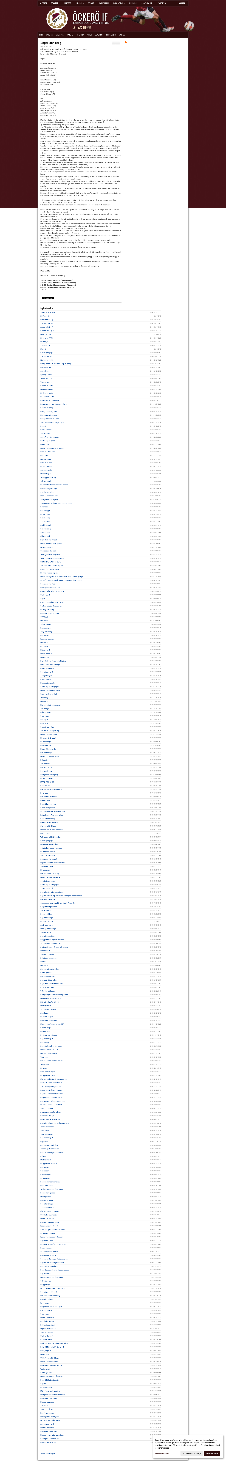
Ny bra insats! (45, 514)
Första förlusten (46, 430)
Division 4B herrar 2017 (49, 1442)
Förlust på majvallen (47, 683)
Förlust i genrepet (47, 1402)
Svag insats (44, 716)
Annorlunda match (47, 1424)
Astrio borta (44, 371)
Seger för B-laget (46, 918)
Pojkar (91, 3)
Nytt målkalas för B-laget (49, 1002)
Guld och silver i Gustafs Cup (51, 1083)
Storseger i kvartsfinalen (49, 969)
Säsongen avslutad (47, 584)
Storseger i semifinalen (49, 1145)
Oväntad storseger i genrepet (51, 848)
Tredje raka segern (47, 1127)
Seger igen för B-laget (48, 1292)
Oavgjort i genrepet (47, 1233)
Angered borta (45, 522)
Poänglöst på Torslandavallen (51, 815)
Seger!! (43, 1384)
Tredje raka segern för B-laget (51, 1189)
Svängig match (46, 1310)
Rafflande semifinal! (47, 1325)
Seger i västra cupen (48, 1255)
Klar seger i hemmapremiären (51, 789)
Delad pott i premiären (48, 1398)
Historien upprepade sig (49, 613)
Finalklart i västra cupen (49, 1053)
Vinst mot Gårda (46, 1409)
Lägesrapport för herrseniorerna (52, 863)
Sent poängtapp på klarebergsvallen (54, 995)
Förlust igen (44, 1354)
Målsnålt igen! (45, 474)
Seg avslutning (46, 910)
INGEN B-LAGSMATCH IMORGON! (53, 1288)
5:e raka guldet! (46, 356)
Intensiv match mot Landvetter (51, 830)
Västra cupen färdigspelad (50, 687)
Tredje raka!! (45, 1369)
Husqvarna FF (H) (46, 338)
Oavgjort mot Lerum (47, 881)
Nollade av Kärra (46, 1200)
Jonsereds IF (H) (46, 327)
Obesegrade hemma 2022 (50, 588)
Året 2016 (44, 1406)
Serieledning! (45, 518)
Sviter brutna (45, 533)
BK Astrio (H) (45, 316)
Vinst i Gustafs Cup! (47, 452)
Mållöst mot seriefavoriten (50, 1391)
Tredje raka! (44, 1064)
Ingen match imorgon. (48, 1329)
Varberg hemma (46, 382)
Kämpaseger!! (45, 1175)
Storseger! (44, 646)
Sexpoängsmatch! (47, 727)
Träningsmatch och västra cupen (52, 558)
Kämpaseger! (45, 628)
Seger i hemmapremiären (49, 1222)
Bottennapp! (45, 511)
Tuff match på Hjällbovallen (50, 837)
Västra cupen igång (47, 441)
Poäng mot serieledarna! (49, 756)
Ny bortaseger (45, 742)
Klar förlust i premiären (48, 797)
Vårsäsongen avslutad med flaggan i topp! (56, 503)
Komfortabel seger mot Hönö (51, 1152)
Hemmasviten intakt (47, 976)
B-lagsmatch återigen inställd (51, 1365)
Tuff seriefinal (45, 481)
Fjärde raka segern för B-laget (51, 1277)
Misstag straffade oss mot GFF (52, 1024)
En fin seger (44, 1303)
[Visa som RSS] (126, 43)
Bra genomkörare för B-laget (51, 1307)
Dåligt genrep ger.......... (48, 958)
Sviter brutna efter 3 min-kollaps (52, 602)
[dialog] (188, 1446)
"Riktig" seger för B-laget (49, 1358)
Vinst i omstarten (46, 1134)
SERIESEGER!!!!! (46, 463)
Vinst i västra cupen (47, 1072)
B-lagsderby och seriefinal (50, 1182)
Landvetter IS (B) (46, 320)
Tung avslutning (46, 632)
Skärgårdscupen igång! (49, 775)
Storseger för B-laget (48, 826)
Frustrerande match (47, 639)
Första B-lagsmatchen (48, 749)
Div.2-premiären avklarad (49, 419)
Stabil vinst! (44, 1013)
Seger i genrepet (46, 1039)
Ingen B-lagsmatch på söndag (51, 1376)
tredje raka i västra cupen (49, 569)
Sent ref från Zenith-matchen (51, 606)
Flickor (80, 3)
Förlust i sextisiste (47, 1428)
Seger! (42, 599)
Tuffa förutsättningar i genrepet (52, 422)
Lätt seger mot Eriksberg (49, 874)
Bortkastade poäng (47, 819)
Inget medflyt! (45, 334)
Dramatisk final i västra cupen (51, 1046)
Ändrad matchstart (47, 1208)
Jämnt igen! (44, 657)
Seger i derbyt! (45, 932)
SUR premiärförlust (47, 855)
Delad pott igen (46, 745)
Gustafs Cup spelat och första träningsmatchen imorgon (61, 580)
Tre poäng (44, 698)
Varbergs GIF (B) (46, 323)
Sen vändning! (45, 529)
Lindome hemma (46, 389)
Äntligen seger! (46, 676)
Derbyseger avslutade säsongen (52, 1101)
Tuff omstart (45, 764)
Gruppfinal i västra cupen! (50, 437)
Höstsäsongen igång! (48, 488)
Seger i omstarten (47, 954)
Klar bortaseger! (46, 753)
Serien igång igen (46, 353)
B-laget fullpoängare (48, 804)
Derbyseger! (45, 635)
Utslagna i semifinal (47, 899)
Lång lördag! (45, 833)
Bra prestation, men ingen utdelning (53, 404)
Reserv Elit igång (46, 408)
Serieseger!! (44, 1171)
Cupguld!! (44, 1141)
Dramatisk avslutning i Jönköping (53, 661)
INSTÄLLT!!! (44, 444)
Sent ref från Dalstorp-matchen (52, 591)
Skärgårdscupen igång (49, 499)
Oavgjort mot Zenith (47, 1075)
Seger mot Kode (46, 866)
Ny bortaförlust (46, 1387)
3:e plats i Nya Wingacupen (50, 1086)
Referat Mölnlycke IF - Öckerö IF (52, 1347)
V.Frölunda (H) (45, 345)
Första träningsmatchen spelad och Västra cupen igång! (61, 577)
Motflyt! (43, 349)
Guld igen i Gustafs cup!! (49, 1439)
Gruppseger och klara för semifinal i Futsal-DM (57, 903)
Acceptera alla (212, 1453)
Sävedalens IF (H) (47, 331)
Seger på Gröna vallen (48, 980)
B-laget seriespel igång (49, 844)
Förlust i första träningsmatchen (52, 1435)
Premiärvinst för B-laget (49, 1050)
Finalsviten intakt (46, 360)
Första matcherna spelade (50, 690)
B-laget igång (45, 1031)
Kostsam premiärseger (49, 1035)
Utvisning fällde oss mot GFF (51, 1105)
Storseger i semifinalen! (49, 496)
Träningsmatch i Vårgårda (50, 555)
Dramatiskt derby (46, 1186)
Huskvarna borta (46, 393)
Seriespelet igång (47, 668)
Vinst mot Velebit (46, 1108)
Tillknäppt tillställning (48, 477)
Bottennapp (44, 1042)
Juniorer (67, 3)
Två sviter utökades (47, 991)
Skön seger (44, 1130)
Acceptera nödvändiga (191, 1453)
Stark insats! (45, 595)
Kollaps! (43, 1156)
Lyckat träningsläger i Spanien (51, 1237)
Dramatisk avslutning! (48, 540)
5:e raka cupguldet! (47, 492)
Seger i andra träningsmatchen (51, 892)
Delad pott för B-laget (48, 1020)
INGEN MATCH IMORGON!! (50, 1119)
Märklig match (45, 1006)
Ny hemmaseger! (46, 778)
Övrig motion (118, 3)
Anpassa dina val (162, 1453)
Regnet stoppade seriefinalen (51, 984)
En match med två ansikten (50, 1420)
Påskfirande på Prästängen (50, 665)
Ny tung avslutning (47, 610)
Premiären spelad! (47, 547)
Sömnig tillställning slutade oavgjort (53, 1259)
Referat (43, 426)
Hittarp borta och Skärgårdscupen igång (55, 364)
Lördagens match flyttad (49, 1417)
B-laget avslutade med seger (51, 1097)
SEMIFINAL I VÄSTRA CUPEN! (51, 562)
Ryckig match (45, 679)
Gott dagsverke (46, 470)
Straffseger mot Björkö (49, 1252)
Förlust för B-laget (47, 1116)
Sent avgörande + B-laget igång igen (54, 947)
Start (44, 3)
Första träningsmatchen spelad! (52, 448)
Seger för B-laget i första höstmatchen (54, 1123)
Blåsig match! (45, 712)
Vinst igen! (44, 1057)
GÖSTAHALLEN (147, 3)
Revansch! (44, 507)
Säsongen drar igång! (48, 859)
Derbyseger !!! (45, 1351)
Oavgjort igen (45, 1178)
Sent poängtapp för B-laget (50, 1112)
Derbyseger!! (45, 1167)
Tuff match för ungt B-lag (49, 731)
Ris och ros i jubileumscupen (51, 1090)
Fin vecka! (44, 643)
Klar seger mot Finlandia (49, 1211)
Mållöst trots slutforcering (50, 1296)
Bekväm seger (45, 1028)
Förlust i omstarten (47, 1318)
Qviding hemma (46, 375)
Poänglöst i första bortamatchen (52, 1395)
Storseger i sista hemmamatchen (52, 811)
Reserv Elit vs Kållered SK (49, 400)
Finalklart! (44, 621)
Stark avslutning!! (46, 1336)
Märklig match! (46, 525)
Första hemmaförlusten (49, 734)
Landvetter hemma (47, 367)
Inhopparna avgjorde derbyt (50, 998)
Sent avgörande (46, 973)
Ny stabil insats (46, 466)
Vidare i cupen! (46, 624)
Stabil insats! (45, 433)
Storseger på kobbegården (50, 943)
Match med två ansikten (49, 822)
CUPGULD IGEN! (46, 767)
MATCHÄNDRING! (47, 782)
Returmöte (44, 760)
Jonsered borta (46, 378)
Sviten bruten (45, 951)
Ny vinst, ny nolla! (46, 921)
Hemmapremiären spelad (50, 415)
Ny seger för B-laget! (48, 738)
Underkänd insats (47, 397)
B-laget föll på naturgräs (49, 1380)
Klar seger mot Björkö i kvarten (51, 1061)
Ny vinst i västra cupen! (49, 573)
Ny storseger (45, 870)
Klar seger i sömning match (50, 705)
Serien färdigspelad (47, 312)
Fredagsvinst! (45, 1197)
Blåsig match (45, 536)
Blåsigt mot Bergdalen (48, 411)
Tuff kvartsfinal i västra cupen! (51, 566)
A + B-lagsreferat (46, 925)
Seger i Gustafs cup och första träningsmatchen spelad (61, 896)
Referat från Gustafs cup (49, 1266)
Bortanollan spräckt (47, 1193)
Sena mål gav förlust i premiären (52, 1230)
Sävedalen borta (46, 386)
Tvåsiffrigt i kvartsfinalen (49, 1149)
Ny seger (43, 1068)
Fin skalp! (44, 701)
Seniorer (54, 3)
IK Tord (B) (44, 342)
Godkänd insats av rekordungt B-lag (54, 1343)
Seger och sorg (50, 43)
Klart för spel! (45, 800)
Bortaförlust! (45, 786)
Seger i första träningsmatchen (52, 1263)
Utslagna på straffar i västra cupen (53, 1244)
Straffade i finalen (47, 1321)
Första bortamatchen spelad (51, 544)
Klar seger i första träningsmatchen (53, 1079)
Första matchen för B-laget (50, 877)
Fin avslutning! (45, 459)
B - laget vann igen (47, 987)
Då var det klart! (46, 914)
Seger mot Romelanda (48, 1431)
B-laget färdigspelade (48, 907)
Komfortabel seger (47, 1413)
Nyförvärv (44, 455)
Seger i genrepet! (46, 672)
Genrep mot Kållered (48, 551)
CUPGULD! (44, 617)
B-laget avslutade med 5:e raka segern (54, 1270)
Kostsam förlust (46, 1340)
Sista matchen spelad (48, 694)
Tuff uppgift (44, 709)
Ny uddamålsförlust (47, 852)
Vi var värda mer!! (46, 1332)
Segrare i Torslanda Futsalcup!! (52, 1094)
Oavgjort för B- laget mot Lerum (52, 940)
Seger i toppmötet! (47, 936)
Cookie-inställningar (47, 1454)
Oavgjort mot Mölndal (48, 1164)
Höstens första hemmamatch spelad (54, 485)
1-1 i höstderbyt (46, 1281)
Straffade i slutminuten (49, 1215)
